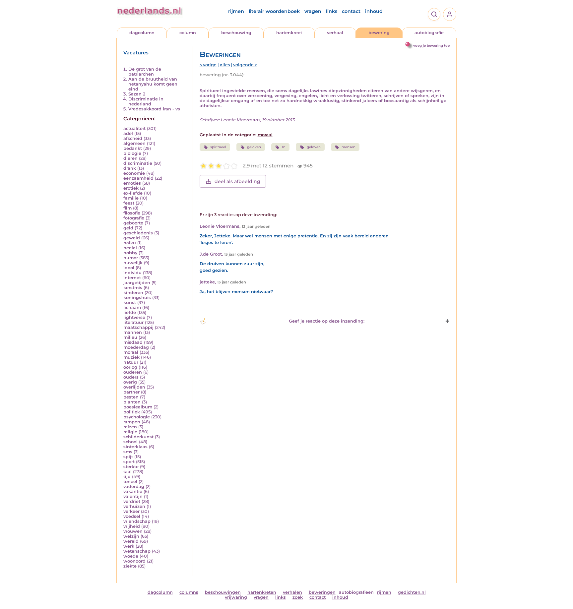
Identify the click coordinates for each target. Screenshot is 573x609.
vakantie (132, 491)
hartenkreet (289, 32)
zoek (297, 597)
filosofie (131, 213)
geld (128, 227)
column (187, 32)
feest (128, 203)
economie (134, 173)
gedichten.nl (412, 592)
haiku (129, 242)
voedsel (131, 516)
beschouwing (236, 32)
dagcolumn (142, 32)
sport (129, 461)
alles (225, 64)
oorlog (130, 367)
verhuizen (134, 506)
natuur (130, 362)
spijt (128, 456)
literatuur (133, 322)
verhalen (292, 592)
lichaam (132, 307)
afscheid (132, 138)
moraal (130, 352)
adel (128, 133)
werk (128, 546)
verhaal (335, 32)
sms (127, 451)
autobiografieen (356, 592)
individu (132, 272)
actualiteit (134, 128)
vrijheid (131, 526)
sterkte (131, 466)
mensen (348, 147)
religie (130, 431)
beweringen (322, 592)
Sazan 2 (136, 93)
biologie (132, 153)
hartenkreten (261, 592)
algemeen (134, 143)
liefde (129, 312)
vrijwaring (236, 597)
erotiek (131, 188)
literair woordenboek (274, 11)
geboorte (133, 222)
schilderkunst (138, 436)
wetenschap (137, 551)
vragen (312, 11)
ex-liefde (133, 193)
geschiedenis (138, 232)
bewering (379, 32)
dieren (130, 158)
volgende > (245, 64)
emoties (132, 183)
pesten (131, 397)
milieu (130, 337)
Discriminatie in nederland (145, 101)
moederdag (136, 347)
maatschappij (138, 327)
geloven (254, 147)
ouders (131, 377)
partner (131, 392)
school (130, 441)
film (127, 208)
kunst (129, 302)
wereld (131, 541)
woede (130, 556)
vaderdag (133, 486)
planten (132, 401)
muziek (131, 357)
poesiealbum (137, 406)
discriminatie (137, 163)
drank (129, 168)
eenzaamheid (138, 178)
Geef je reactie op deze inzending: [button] (326, 321)
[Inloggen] (449, 14)
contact (351, 11)
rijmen (236, 11)
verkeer (131, 511)
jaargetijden (136, 282)
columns (188, 592)
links (331, 11)
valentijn (133, 496)
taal (127, 471)
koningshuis (137, 297)
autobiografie (429, 32)
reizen (130, 426)
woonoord (134, 561)
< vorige (208, 64)
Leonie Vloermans (240, 119)
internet (132, 277)
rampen (131, 421)
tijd (127, 476)
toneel (130, 481)
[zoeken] (434, 14)
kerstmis (132, 287)
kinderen (133, 292)
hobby (130, 252)
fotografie (133, 217)
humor (130, 257)
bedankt (132, 148)
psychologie (136, 416)
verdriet (131, 501)
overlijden (134, 387)
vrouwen (133, 531)
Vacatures (136, 53)
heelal (130, 247)
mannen (132, 332)
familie (131, 198)
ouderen (132, 372)
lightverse (134, 317)
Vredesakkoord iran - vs (154, 108)
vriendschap (137, 521)
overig (130, 382)
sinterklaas (135, 446)
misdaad (133, 342)
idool (128, 267)
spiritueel (218, 147)
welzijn (131, 536)
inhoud (374, 11)
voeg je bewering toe (431, 45)
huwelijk (133, 262)
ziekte (130, 566)
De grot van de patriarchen (144, 72)
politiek (131, 411)
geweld (131, 237)
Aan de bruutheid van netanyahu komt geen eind (152, 84)
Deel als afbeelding (237, 181)
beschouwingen (223, 592)
